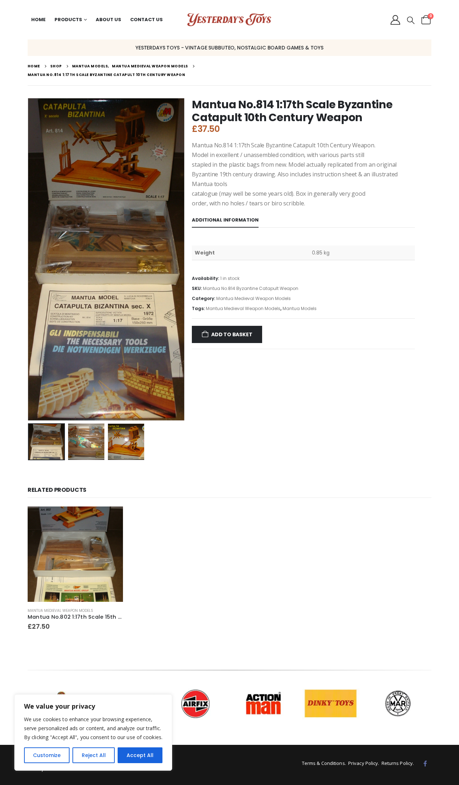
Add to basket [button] (111, 518)
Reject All (94, 755)
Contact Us (146, 19)
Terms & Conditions (323, 763)
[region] (93, 732)
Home (38, 19)
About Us (108, 19)
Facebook (425, 763)
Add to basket (231, 334)
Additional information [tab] (225, 220)
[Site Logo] (229, 20)
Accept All (140, 755)
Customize (47, 755)
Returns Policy (397, 763)
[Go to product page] (75, 554)
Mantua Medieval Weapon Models (253, 298)
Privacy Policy (363, 763)
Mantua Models (300, 308)
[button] (410, 20)
